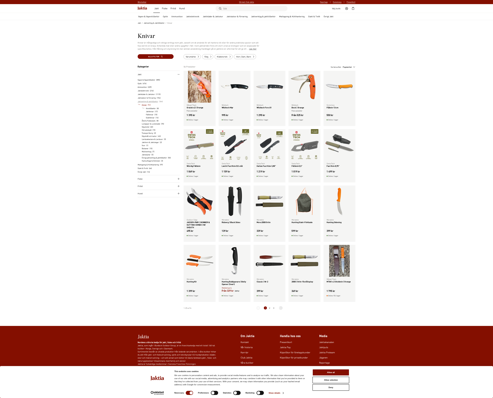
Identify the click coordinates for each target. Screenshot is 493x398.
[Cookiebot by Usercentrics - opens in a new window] (157, 393)
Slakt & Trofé (314, 16)
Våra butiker (247, 362)
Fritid (173, 8)
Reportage (324, 2)
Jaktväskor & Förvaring (237, 16)
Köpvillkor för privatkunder (294, 357)
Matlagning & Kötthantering (292, 16)
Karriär (244, 352)
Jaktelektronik (192, 16)
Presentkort (351, 2)
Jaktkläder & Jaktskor (213, 16)
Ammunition (177, 16)
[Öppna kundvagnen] (353, 8)
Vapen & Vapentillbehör (148, 16)
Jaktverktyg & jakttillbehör (263, 16)
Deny (331, 387)
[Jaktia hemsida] (142, 8)
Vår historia (247, 347)
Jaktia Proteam (327, 352)
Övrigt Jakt (328, 16)
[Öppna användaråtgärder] (347, 8)
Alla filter (153, 56)
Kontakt (245, 342)
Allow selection (331, 380)
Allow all (331, 372)
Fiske (164, 8)
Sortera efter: (341, 67)
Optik (165, 16)
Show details (274, 393)
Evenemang (337, 2)
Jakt (156, 8)
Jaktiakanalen (326, 342)
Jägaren (323, 357)
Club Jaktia (246, 357)
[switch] (214, 393)
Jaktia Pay (285, 347)
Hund (182, 8)
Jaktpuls (323, 347)
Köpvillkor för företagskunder (295, 352)
